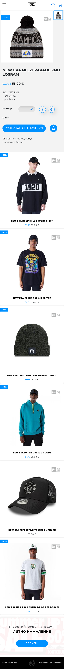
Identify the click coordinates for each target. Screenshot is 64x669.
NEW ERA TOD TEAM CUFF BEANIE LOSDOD (32, 375)
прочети (32, 643)
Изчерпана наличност (24, 128)
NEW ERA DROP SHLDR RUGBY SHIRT (32, 221)
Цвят (5, 117)
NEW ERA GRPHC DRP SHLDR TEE (32, 298)
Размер (7, 108)
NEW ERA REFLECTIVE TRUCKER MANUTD (32, 530)
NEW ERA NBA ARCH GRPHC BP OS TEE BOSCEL (32, 607)
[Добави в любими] (53, 128)
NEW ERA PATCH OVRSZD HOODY (32, 452)
